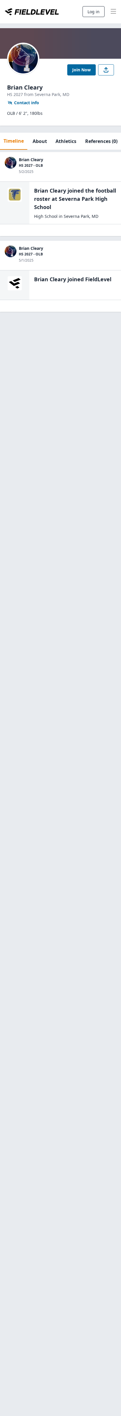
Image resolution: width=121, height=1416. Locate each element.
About (40, 141)
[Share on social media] (106, 69)
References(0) (101, 141)
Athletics (66, 141)
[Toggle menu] (113, 11)
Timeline (14, 141)
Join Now (81, 70)
